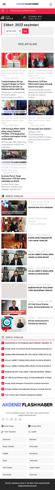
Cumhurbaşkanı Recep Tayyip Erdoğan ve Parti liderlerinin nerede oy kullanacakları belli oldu (13, 85)
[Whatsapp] (15, 419)
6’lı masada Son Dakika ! (40, 128)
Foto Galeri (14, 70)
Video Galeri (33, 76)
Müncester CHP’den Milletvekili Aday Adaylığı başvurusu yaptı (40, 84)
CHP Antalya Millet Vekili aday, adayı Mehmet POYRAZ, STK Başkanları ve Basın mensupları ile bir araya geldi (14, 133)
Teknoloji (32, 221)
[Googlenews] (20, 419)
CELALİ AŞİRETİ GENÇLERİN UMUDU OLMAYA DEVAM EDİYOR (40, 257)
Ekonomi (5, 70)
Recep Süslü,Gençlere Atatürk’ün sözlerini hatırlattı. (38, 323)
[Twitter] (7, 419)
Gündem (22, 70)
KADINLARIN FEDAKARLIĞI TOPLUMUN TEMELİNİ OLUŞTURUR (40, 240)
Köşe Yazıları (6, 73)
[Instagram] (11, 419)
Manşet (15, 73)
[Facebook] (3, 419)
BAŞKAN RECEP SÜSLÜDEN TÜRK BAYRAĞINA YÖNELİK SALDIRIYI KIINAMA (40, 290)
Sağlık (44, 218)
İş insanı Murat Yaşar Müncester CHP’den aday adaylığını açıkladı (13, 178)
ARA (25, 31)
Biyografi (31, 70)
